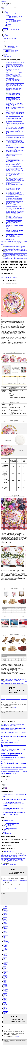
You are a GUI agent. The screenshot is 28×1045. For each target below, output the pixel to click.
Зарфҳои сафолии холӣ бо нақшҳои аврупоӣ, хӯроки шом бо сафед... (15, 124)
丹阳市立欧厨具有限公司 (11, 856)
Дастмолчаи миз (10, 26)
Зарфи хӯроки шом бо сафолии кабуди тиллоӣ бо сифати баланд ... (13, 728)
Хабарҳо (5, 28)
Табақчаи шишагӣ (13, 17)
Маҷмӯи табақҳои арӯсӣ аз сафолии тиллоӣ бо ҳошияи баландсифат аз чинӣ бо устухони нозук (14, 682)
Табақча (8, 15)
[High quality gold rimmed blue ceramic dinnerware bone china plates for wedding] (14, 725)
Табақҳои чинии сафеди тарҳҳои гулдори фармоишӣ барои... (14, 163)
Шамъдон (8, 24)
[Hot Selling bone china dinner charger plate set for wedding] (14, 759)
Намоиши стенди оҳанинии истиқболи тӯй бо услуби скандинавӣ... (13, 69)
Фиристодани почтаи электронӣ (8, 864)
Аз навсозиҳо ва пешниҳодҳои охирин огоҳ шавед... (13, 779)
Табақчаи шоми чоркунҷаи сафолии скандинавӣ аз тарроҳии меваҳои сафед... (15, 144)
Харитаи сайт (6, 855)
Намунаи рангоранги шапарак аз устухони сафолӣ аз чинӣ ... (11, 754)
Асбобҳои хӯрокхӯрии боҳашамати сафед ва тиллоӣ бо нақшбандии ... (15, 115)
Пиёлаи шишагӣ (10, 19)
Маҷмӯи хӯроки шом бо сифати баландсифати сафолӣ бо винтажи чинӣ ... (14, 225)
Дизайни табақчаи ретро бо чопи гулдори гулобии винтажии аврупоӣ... (14, 89)
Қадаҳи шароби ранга (14, 21)
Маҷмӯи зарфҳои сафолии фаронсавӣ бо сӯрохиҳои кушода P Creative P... (14, 99)
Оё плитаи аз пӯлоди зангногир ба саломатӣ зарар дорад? (14, 813)
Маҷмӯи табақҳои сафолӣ (18, 858)
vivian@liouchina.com (8, 851)
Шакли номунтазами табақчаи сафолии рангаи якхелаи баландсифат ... (13, 238)
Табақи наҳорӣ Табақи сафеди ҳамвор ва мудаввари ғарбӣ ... (13, 205)
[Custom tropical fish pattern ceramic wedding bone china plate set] (14, 742)
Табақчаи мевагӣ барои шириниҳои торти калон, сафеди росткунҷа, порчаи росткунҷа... (15, 154)
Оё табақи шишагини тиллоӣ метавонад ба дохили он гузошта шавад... (13, 803)
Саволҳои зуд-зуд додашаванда (11, 29)
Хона (4, 11)
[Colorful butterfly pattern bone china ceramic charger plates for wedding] (14, 750)
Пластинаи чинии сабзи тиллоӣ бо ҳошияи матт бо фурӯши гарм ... (14, 772)
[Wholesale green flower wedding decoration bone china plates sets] (14, 733)
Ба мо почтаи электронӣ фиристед (9, 277)
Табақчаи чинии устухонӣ (15, 16)
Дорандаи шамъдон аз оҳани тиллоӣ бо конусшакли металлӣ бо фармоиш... (15, 174)
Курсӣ (7, 25)
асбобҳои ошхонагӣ (11, 13)
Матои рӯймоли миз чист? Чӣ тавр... (14, 799)
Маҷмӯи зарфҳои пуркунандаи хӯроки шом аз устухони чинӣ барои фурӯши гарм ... (14, 763)
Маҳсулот (5, 12)
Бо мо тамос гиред (7, 31)
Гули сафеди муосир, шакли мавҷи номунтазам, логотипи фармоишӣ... (15, 134)
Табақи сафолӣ (19, 859)
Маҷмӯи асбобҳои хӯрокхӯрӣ (8, 859)
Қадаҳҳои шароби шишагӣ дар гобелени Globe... (13, 808)
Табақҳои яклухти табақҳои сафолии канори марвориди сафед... (15, 195)
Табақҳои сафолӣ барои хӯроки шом (9, 860)
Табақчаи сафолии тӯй (6, 858)
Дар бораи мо (6, 30)
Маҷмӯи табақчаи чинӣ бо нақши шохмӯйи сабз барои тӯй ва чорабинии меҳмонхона (13, 680)
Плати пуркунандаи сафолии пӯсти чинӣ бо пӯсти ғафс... (15, 108)
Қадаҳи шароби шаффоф (15, 20)
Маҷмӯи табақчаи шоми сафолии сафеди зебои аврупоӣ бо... (14, 213)
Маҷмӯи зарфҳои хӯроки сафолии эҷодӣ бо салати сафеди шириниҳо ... (15, 185)
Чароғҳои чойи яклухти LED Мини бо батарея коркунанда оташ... (15, 80)
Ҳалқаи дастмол (10, 22)
